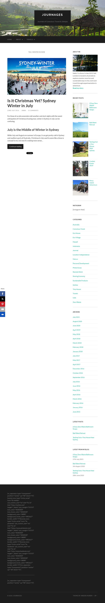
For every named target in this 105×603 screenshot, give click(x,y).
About (18, 39)
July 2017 (76, 356)
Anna (24, 110)
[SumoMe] (2, 314)
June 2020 (76, 326)
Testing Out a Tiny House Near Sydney (83, 438)
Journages (52, 14)
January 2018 (77, 351)
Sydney (75, 285)
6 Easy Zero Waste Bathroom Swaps (83, 428)
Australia (76, 225)
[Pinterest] (2, 304)
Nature (75, 259)
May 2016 (76, 390)
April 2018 (76, 339)
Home (9, 39)
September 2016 (78, 377)
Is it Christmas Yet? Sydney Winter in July (31, 103)
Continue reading (15, 146)
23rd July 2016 (13, 110)
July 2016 (76, 382)
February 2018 (78, 347)
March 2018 (77, 343)
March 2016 (77, 399)
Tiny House (77, 289)
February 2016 (78, 403)
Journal (75, 250)
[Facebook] (2, 293)
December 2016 (78, 369)
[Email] (2, 309)
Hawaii (75, 242)
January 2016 (77, 407)
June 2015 (76, 412)
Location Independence (81, 255)
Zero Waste (77, 302)
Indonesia (76, 246)
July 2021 (76, 317)
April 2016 (76, 394)
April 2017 (76, 364)
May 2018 (76, 334)
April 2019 (76, 330)
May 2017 (76, 360)
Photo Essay (77, 268)
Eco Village (76, 237)
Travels (30, 39)
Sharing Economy (79, 276)
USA (74, 298)
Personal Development (81, 263)
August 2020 (77, 321)
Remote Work (78, 272)
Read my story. (78, 88)
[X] (2, 299)
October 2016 (78, 373)
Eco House (76, 233)
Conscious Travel (79, 229)
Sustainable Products (80, 281)
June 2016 (76, 386)
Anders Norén (86, 596)
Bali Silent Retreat (79, 433)
